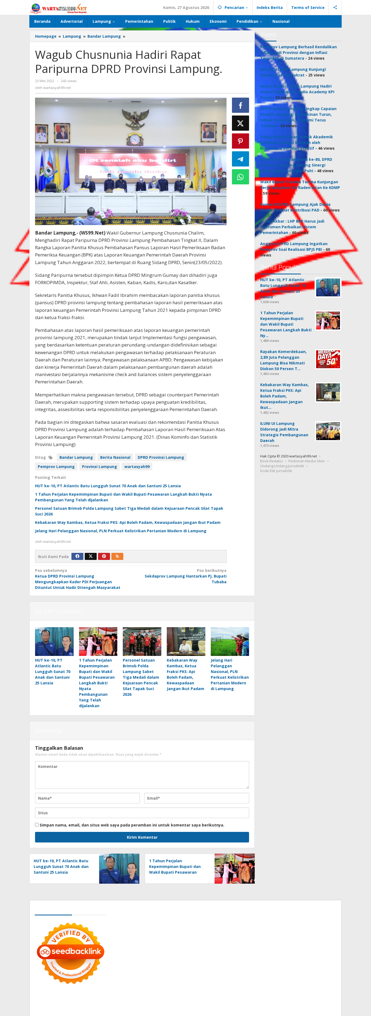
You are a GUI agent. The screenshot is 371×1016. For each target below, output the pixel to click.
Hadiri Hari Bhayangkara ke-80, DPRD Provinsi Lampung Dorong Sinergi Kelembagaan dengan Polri (296, 165)
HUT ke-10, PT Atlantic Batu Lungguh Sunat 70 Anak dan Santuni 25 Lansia (108, 485)
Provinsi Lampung (99, 466)
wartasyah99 (137, 466)
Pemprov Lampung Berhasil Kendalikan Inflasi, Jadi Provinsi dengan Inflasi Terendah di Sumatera (298, 52)
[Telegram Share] (240, 158)
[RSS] (117, 556)
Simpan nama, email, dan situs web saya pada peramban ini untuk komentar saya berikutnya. (132, 825)
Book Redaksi (271, 461)
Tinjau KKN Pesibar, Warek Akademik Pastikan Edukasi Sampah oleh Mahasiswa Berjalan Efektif (296, 142)
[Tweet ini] (240, 123)
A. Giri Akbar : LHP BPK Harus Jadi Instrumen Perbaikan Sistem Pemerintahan (292, 227)
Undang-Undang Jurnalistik (282, 465)
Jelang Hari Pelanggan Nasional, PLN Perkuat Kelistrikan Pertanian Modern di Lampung (120, 530)
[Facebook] (77, 556)
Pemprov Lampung (56, 466)
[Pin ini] (240, 141)
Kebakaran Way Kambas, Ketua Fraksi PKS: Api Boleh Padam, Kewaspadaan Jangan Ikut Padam (128, 522)
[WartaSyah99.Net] (58, 8)
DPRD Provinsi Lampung (161, 457)
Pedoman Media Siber (306, 461)
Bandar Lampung (76, 457)
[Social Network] (335, 7)
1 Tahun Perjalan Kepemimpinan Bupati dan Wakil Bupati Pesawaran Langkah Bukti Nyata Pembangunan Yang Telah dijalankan (97, 683)
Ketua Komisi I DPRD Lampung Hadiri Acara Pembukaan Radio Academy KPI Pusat (297, 92)
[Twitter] (91, 556)
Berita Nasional (115, 457)
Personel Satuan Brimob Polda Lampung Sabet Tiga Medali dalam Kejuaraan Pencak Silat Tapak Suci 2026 (141, 677)
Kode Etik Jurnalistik (276, 470)
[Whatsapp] (240, 176)
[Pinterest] (104, 556)
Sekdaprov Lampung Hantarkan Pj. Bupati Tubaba (185, 576)
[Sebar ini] (240, 105)
